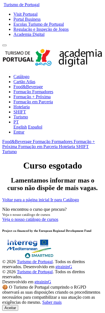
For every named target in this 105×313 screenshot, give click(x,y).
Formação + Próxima (32, 96)
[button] (16, 122)
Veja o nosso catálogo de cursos (30, 219)
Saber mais (52, 302)
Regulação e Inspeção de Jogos (41, 29)
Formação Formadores (33, 91)
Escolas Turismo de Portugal (38, 24)
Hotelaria (21, 106)
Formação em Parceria (33, 101)
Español (35, 127)
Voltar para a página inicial (26, 199)
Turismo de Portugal (21, 4)
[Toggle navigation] (4, 45)
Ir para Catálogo (64, 199)
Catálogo (21, 76)
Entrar (18, 132)
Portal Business (27, 19)
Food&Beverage (28, 86)
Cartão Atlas (24, 81)
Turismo (20, 117)
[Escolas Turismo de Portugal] (52, 67)
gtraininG (63, 266)
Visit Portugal (25, 14)
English (20, 127)
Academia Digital (29, 34)
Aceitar (10, 308)
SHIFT (19, 111)
